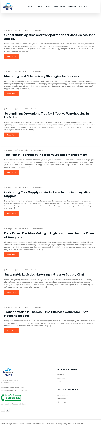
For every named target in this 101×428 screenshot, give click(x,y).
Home (30, 6)
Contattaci (72, 6)
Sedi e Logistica (59, 6)
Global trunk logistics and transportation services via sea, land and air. (49, 37)
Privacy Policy (62, 402)
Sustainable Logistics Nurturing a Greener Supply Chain (45, 274)
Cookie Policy (62, 399)
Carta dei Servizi (63, 395)
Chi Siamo (38, 6)
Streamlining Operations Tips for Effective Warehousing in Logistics (46, 115)
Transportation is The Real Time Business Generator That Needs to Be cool (46, 314)
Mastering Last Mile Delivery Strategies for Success (41, 76)
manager (9, 30)
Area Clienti (83, 6)
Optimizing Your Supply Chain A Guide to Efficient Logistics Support (47, 194)
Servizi (48, 6)
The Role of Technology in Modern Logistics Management (45, 155)
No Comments (38, 30)
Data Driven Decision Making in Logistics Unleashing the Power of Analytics (49, 235)
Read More (11, 56)
